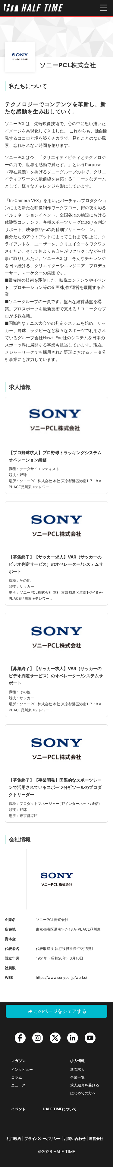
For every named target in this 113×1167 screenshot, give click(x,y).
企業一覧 (77, 1077)
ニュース (18, 1085)
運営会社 (96, 1138)
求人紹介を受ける (84, 1085)
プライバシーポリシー (42, 1138)
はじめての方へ (83, 1093)
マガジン (18, 1060)
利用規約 (14, 1138)
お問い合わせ (75, 1138)
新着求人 (77, 1069)
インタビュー (22, 1069)
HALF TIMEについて (60, 1109)
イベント (18, 1109)
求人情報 (77, 1060)
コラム (16, 1077)
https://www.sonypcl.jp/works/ (61, 977)
